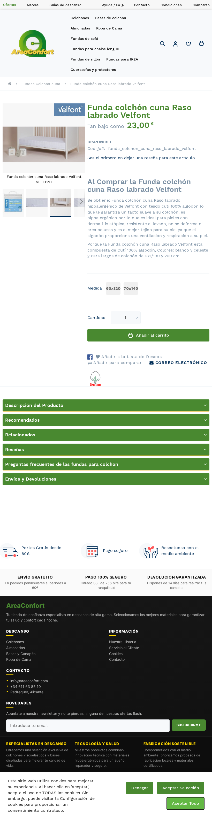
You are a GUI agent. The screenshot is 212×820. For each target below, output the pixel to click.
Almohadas (15, 648)
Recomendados (22, 420)
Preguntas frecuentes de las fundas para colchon (61, 464)
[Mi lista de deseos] (188, 45)
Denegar (139, 787)
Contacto (117, 659)
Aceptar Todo (185, 803)
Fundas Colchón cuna (40, 84)
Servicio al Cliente (124, 648)
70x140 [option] (131, 288)
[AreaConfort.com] (32, 44)
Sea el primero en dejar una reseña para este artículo (141, 157)
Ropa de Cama (18, 659)
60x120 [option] (113, 288)
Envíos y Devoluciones (30, 479)
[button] (175, 44)
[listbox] (123, 289)
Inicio (9, 83)
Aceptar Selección (180, 787)
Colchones (15, 642)
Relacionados (20, 434)
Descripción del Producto (34, 405)
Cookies (116, 653)
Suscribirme (189, 725)
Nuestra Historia (122, 642)
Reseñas (14, 449)
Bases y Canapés (20, 653)
